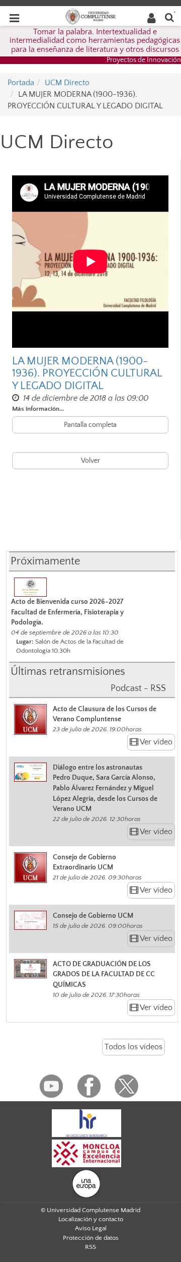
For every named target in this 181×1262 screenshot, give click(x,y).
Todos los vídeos (133, 1046)
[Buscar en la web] (169, 17)
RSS (90, 1246)
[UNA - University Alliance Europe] (86, 1182)
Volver (90, 461)
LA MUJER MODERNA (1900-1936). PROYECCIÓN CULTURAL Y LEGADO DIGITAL (87, 373)
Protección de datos (91, 1237)
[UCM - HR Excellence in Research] (86, 1122)
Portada (21, 82)
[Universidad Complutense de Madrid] (90, 15)
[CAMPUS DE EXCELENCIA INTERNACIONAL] (86, 1152)
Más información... (38, 408)
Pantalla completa (90, 425)
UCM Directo (67, 82)
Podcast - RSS (138, 688)
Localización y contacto (90, 1219)
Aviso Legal (91, 1228)
